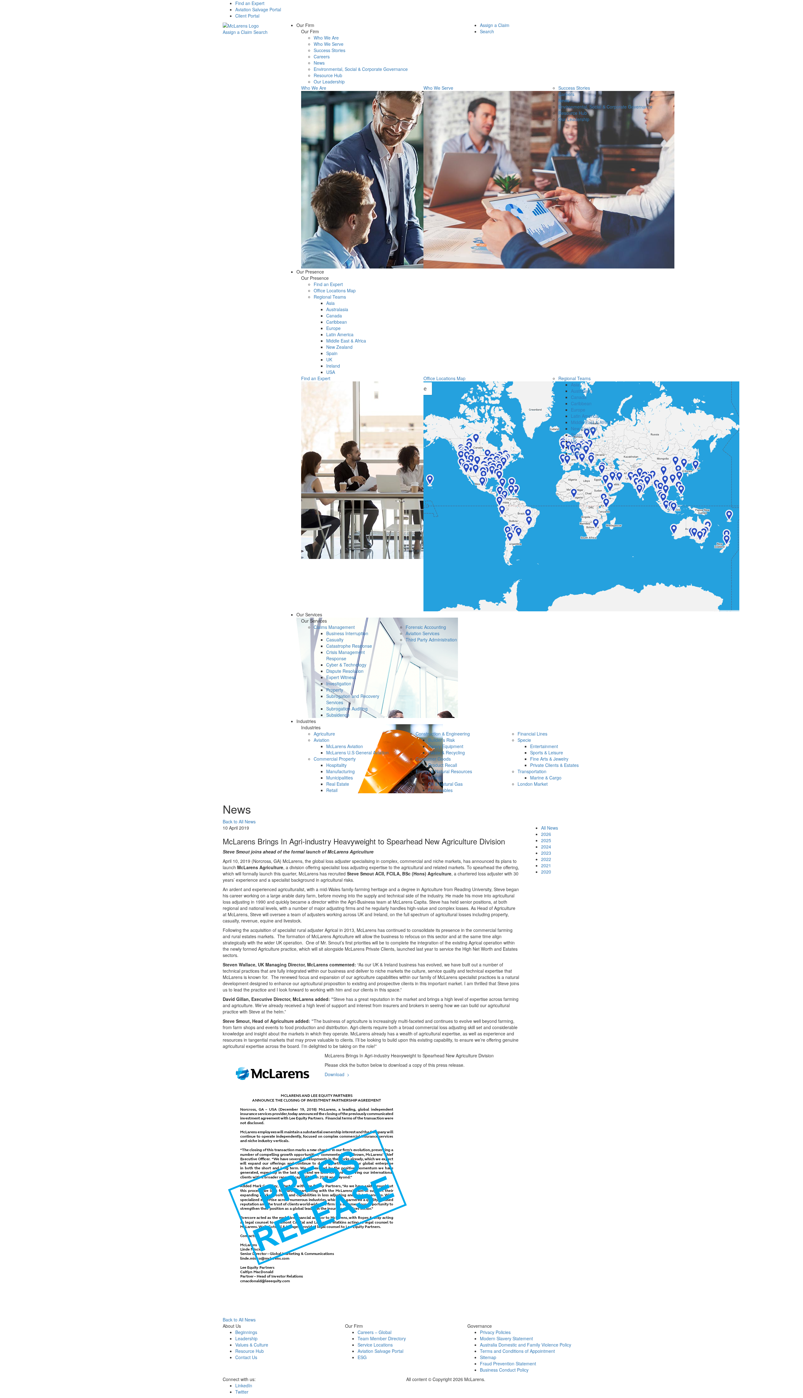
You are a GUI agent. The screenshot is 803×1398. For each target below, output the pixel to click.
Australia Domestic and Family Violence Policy (525, 1345)
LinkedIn (243, 1385)
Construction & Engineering (443, 734)
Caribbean (336, 322)
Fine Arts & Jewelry (549, 759)
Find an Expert (249, 3)
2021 (546, 865)
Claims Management (334, 627)
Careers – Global (374, 1332)
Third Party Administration (431, 639)
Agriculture (324, 734)
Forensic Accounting (426, 627)
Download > (337, 1074)
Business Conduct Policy (504, 1370)
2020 (546, 872)
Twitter (241, 1392)
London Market (533, 784)
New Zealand (339, 347)
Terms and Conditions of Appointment (517, 1351)
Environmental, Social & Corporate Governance (361, 69)
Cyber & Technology (346, 665)
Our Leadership (329, 81)
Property (334, 690)
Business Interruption (347, 633)
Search (260, 32)
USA (330, 372)
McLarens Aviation (344, 746)
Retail (332, 790)
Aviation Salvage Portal (258, 9)
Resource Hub (328, 75)
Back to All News (239, 821)
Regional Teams (330, 297)
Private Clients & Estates (554, 765)
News (319, 63)
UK (329, 359)
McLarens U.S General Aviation (357, 752)
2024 (546, 846)
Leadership (246, 1338)
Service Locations (375, 1345)
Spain (332, 353)
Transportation (532, 771)
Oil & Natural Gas (445, 784)
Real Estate (337, 784)
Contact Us (246, 1357)
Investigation (338, 683)
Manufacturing (340, 771)
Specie (524, 740)
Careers (322, 56)
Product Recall (442, 765)
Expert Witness (341, 677)
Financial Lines (532, 734)
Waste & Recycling (446, 752)
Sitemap (488, 1357)
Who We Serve (328, 44)
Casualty (334, 639)
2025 (546, 840)
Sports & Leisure (546, 752)
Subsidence (337, 715)
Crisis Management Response (345, 655)
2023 (546, 853)
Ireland (333, 366)
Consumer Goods (433, 759)
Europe (333, 328)
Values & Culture (251, 1345)
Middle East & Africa (346, 341)
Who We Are (326, 38)
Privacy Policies (495, 1332)
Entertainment (544, 746)
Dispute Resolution (345, 671)
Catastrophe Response (349, 646)
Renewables (440, 790)
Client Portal (247, 16)
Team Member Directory (382, 1338)
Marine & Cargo (545, 777)
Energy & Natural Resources (444, 771)
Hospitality (336, 765)
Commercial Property (335, 759)
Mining (434, 777)
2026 (546, 834)
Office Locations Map (335, 290)
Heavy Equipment (445, 746)
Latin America (340, 334)
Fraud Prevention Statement (508, 1363)
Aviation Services (422, 633)
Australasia (337, 309)
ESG (362, 1357)
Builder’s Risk (441, 740)
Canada (334, 315)
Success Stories (329, 50)
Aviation (321, 740)
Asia (330, 303)
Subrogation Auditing (347, 708)
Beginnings (246, 1332)
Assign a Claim (237, 32)
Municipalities (339, 777)
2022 (546, 859)
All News (549, 828)
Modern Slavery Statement (506, 1338)
